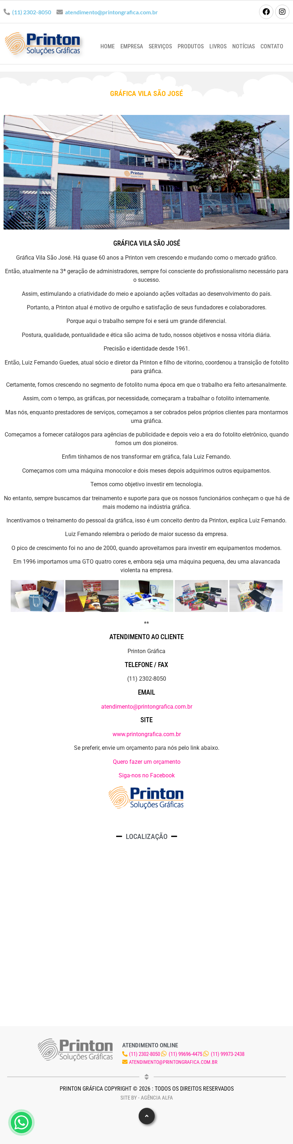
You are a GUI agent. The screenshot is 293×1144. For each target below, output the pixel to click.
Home (107, 46)
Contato (271, 46)
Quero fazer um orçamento (146, 761)
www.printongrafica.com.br (147, 734)
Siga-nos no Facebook (147, 775)
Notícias (243, 46)
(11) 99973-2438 (227, 1054)
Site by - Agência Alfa (146, 1098)
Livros (218, 46)
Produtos (191, 46)
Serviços (160, 46)
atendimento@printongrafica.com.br (111, 12)
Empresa (131, 46)
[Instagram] (282, 12)
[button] (147, 1116)
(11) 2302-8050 (31, 12)
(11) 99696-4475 (185, 1054)
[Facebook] (266, 12)
